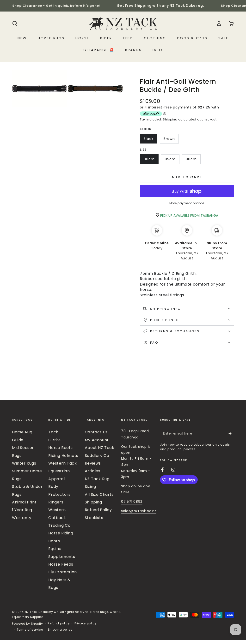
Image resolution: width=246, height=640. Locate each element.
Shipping (170, 119)
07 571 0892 (131, 501)
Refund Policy (98, 510)
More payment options (187, 203)
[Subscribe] (231, 433)
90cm (193, 160)
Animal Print (24, 502)
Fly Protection (62, 572)
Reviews (93, 463)
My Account (97, 440)
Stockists (94, 517)
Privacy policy (85, 623)
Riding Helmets (63, 455)
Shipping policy (60, 630)
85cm (172, 160)
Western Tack (62, 463)
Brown (171, 140)
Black (150, 140)
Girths (54, 440)
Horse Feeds (60, 564)
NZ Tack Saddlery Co (41, 612)
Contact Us (96, 432)
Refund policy (59, 623)
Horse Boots (60, 447)
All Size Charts (99, 494)
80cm (151, 160)
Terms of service (30, 630)
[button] (14, 23)
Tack (53, 432)
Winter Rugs (24, 463)
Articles (92, 471)
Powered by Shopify (27, 624)
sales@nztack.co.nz (138, 510)
